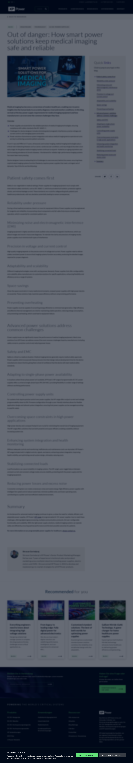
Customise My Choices (112, 755)
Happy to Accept (87, 755)
